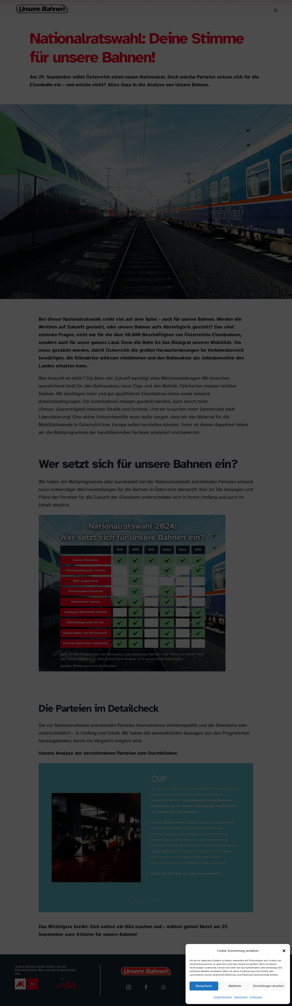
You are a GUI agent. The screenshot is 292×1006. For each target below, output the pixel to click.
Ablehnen (234, 986)
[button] (284, 951)
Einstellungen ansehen (268, 986)
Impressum (256, 997)
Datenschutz (241, 997)
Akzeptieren (204, 986)
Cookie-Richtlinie (223, 997)
